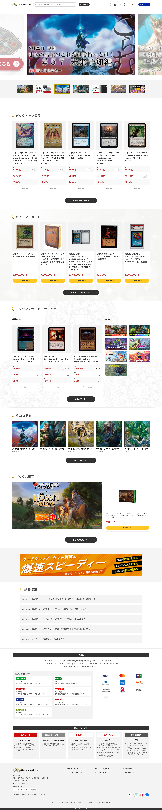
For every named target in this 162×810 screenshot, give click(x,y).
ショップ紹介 (127, 772)
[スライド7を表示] (137, 89)
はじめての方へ (73, 769)
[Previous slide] (5, 44)
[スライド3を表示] (62, 89)
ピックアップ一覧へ (81, 200)
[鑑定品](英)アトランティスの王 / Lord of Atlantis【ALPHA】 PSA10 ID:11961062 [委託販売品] (136, 257)
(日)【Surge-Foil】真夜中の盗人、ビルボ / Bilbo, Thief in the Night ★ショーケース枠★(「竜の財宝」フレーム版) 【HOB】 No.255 (25, 157)
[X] (130, 795)
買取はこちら (144, 4)
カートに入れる (25, 188)
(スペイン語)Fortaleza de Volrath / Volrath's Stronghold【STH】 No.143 (86, 359)
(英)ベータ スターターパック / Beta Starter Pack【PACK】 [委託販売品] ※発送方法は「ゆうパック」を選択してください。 (53, 259)
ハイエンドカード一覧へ (81, 292)
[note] (135, 795)
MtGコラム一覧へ (81, 460)
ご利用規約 (88, 802)
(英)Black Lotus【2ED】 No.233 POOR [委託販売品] (24, 255)
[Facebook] (147, 795)
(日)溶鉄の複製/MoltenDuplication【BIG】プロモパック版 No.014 (56, 359)
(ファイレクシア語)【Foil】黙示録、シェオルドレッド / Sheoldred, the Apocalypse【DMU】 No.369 (108, 157)
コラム (133, 4)
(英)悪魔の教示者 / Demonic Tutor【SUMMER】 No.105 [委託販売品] (109, 256)
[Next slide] (156, 44)
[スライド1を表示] (25, 89)
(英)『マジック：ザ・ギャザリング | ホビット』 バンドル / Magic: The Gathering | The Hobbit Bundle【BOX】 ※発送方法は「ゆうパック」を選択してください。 (127, 515)
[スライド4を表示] (81, 89)
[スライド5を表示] (99, 89)
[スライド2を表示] (43, 89)
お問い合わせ (127, 769)
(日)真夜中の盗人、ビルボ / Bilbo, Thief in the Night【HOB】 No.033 (80, 155)
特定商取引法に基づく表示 (71, 802)
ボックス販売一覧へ (81, 539)
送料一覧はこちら (112, 752)
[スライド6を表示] (118, 89)
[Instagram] (141, 795)
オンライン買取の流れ (75, 772)
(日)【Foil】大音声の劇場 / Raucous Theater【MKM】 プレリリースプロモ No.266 (26, 359)
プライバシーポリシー (102, 802)
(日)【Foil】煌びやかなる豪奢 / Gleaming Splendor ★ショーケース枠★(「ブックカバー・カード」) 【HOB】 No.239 (52, 157)
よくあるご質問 (100, 772)
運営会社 (55, 802)
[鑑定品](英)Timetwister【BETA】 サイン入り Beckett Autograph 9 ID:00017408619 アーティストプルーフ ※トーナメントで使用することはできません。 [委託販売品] (81, 261)
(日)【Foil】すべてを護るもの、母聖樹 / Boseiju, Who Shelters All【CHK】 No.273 (136, 156)
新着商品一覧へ (81, 399)
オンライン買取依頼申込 (104, 769)
